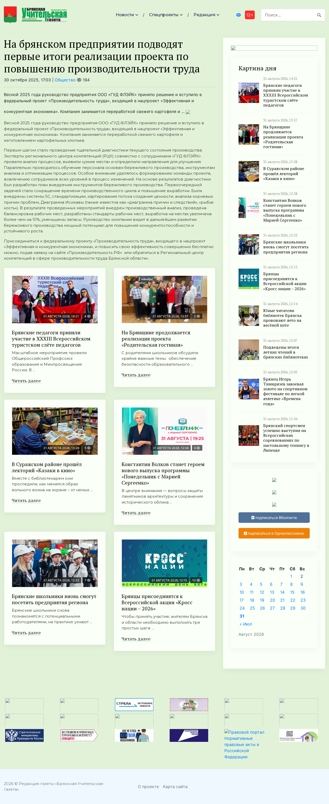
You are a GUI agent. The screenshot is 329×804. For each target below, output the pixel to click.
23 (303, 600)
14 (282, 592)
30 (303, 608)
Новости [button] (125, 14)
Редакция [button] (204, 14)
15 (292, 592)
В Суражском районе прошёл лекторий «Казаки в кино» (47, 467)
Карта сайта (175, 786)
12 (262, 592)
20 (272, 600)
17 (242, 600)
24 (242, 608)
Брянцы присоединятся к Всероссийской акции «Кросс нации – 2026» (157, 602)
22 (292, 600)
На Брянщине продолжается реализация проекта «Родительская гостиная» (156, 338)
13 (272, 592)
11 (251, 592)
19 (262, 600)
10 (242, 592)
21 (282, 600)
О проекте (148, 786)
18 (252, 600)
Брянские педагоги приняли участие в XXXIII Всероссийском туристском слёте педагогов (51, 338)
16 (302, 592)
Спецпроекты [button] (164, 14)
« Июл (246, 624)
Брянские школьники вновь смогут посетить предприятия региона (54, 599)
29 (292, 608)
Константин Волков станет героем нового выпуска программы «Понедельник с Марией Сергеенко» (163, 473)
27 (272, 608)
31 (242, 616)
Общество (65, 79)
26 (262, 608)
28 (282, 608)
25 (252, 608)
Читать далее (26, 380)
